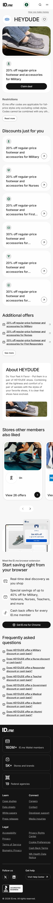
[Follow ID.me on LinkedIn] (14, 877)
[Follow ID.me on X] (5, 877)
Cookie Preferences (39, 842)
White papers (9, 812)
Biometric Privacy (12, 850)
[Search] (40, 5)
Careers (33, 801)
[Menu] (47, 5)
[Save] (37, 447)
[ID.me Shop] (9, 4)
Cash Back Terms (38, 848)
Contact (33, 807)
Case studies (9, 801)
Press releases (10, 818)
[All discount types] (26, 5)
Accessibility (9, 832)
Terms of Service (11, 844)
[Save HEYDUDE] (44, 19)
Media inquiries (37, 818)
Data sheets (8, 807)
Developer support (39, 812)
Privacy (6, 838)
